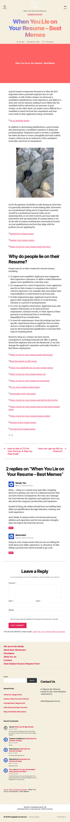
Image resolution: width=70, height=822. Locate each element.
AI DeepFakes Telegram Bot (14, 703)
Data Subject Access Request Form (22, 663)
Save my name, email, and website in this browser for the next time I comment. (34, 619)
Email (38, 601)
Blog (11, 790)
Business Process (35, 14)
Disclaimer (9, 653)
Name (11, 601)
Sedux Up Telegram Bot (13, 695)
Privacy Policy (34, 817)
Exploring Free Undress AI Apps (19, 750)
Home (6, 790)
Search (6, 677)
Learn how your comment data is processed (49, 632)
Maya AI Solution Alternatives (15, 712)
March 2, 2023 (35, 42)
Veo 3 (11, 769)
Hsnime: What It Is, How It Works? (16, 699)
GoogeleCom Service (18, 817)
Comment (12, 583)
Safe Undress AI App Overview (15, 707)
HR (12, 435)
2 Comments (49, 42)
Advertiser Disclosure (15, 650)
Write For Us (10, 656)
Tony (23, 42)
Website (11, 610)
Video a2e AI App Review (24, 727)
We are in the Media (14, 646)
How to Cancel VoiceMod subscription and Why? (22, 771)
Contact (8, 660)
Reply (11, 528)
